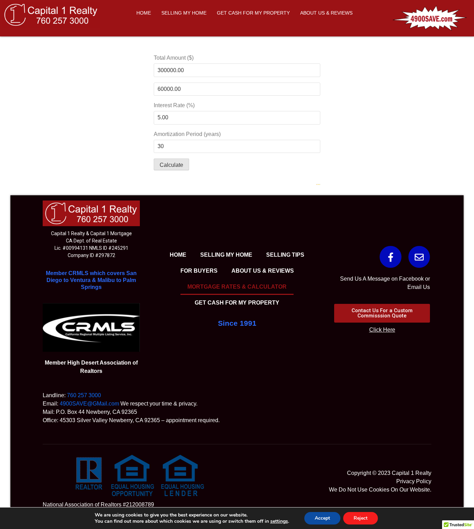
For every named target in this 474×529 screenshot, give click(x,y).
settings (279, 521)
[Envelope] (419, 256)
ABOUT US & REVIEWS (326, 13)
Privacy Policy (413, 481)
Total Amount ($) (174, 58)
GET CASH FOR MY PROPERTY (253, 13)
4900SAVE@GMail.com (89, 404)
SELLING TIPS (285, 255)
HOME (143, 13)
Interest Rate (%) (174, 105)
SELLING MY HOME (183, 13)
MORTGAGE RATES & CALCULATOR (237, 287)
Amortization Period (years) (187, 134)
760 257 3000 (84, 395)
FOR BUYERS (199, 271)
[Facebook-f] (390, 256)
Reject (360, 518)
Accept (322, 518)
